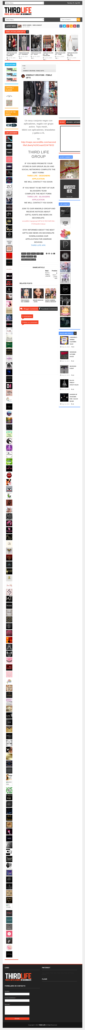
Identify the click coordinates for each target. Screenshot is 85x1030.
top (24, 68)
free (38, 253)
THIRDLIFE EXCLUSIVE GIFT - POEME (60, 53)
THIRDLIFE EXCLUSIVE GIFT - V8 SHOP (36, 53)
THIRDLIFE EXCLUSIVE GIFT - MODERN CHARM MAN (12, 54)
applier (24, 253)
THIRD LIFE (42, 1025)
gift (42, 253)
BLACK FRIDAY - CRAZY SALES (74, 383)
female (33, 253)
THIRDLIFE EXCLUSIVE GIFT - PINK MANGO (24, 53)
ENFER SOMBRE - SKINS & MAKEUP (32, 25)
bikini (28, 253)
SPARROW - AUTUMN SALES (73, 354)
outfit (23, 256)
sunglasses (30, 256)
